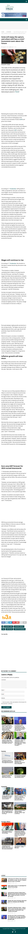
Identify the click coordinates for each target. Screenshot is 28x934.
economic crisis (8, 626)
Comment (3, 679)
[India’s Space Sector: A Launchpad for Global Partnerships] (4, 887)
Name (2, 690)
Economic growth (19, 626)
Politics (3, 716)
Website (3, 698)
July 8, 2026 (11, 903)
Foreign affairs (5, 822)
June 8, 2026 (11, 912)
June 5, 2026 (11, 920)
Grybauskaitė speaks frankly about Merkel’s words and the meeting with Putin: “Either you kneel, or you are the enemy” (17, 894)
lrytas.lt (12, 47)
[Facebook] (15, 932)
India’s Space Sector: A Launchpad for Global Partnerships (17, 886)
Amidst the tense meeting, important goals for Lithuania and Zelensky (17, 901)
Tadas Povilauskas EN (20, 629)
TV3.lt (17, 92)
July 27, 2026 (11, 897)
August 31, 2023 (5, 47)
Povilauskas (13, 188)
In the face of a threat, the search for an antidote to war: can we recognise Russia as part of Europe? (17, 880)
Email (2, 694)
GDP (21, 119)
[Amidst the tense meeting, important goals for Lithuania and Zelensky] (4, 902)
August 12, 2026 (11, 882)
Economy (4, 786)
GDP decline (9, 629)
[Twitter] (12, 932)
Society (3, 751)
